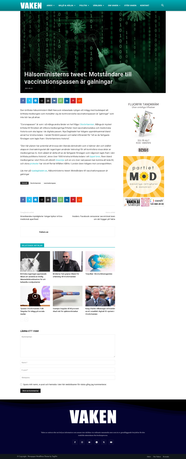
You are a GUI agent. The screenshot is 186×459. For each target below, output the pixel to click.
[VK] (54, 100)
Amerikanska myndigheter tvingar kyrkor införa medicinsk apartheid (41, 217)
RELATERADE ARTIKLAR (32, 245)
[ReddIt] (79, 100)
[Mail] (89, 442)
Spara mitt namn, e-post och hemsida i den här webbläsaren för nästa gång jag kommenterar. (65, 384)
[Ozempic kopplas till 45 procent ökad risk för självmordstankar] (68, 296)
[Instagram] (82, 442)
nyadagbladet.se (39, 170)
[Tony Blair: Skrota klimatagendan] (100, 261)
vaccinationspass (50, 183)
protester (34, 163)
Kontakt (144, 5)
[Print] (48, 100)
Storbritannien (87, 124)
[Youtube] (111, 442)
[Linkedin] (67, 100)
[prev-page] (22, 319)
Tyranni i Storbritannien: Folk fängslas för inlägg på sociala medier (32, 311)
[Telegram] (35, 100)
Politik (83, 5)
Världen (97, 5)
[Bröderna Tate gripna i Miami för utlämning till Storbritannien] (68, 261)
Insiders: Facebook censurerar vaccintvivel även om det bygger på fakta (93, 217)
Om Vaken (113, 5)
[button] (162, 5)
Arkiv (49, 5)
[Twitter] (29, 100)
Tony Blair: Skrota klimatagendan (98, 274)
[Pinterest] (73, 100)
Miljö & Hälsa (66, 5)
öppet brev (95, 156)
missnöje (60, 160)
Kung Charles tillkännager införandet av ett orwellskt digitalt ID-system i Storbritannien (100, 311)
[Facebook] (23, 100)
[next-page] (26, 319)
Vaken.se (43, 232)
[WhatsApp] (60, 100)
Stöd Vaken (130, 5)
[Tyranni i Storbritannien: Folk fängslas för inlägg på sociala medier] (35, 296)
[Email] (42, 100)
